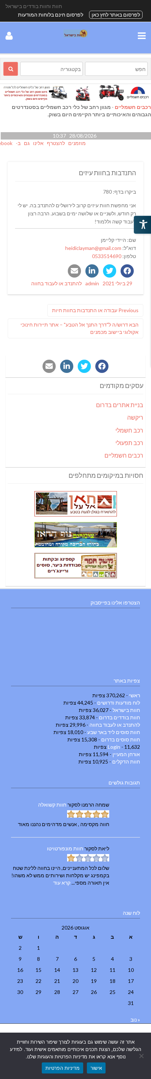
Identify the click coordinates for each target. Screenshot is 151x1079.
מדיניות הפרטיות (62, 1068)
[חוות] (75, 35)
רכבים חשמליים (133, 107)
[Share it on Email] (74, 271)
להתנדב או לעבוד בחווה (56, 283)
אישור (96, 1068)
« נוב (135, 1019)
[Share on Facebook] (127, 271)
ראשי (134, 695)
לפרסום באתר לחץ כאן (116, 14)
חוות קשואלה (52, 804)
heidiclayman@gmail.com (93, 248)
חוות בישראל (126, 710)
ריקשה (135, 417)
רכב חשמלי (129, 430)
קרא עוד (61, 882)
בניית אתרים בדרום (119, 404)
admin (92, 283)
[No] (142, 1055)
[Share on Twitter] (109, 271)
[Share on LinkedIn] (92, 271)
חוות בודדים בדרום (119, 717)
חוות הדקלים (126, 761)
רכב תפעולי (129, 442)
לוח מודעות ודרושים (118, 702)
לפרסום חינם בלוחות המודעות (50, 14)
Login (114, 747)
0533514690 (106, 256)
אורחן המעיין (126, 754)
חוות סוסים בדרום (120, 739)
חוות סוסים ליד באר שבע (113, 732)
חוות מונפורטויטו (65, 848)
